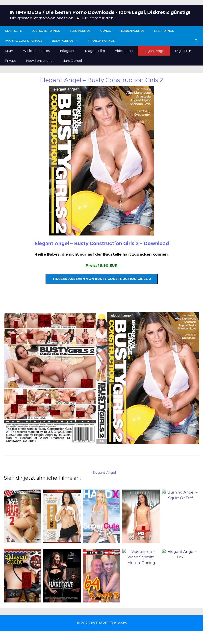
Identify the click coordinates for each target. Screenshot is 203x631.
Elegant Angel (154, 51)
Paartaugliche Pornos (23, 40)
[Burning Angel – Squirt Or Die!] (180, 498)
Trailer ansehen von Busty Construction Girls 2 (101, 279)
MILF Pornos (164, 31)
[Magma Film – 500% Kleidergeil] (62, 540)
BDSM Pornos (62, 40)
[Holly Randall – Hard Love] (62, 599)
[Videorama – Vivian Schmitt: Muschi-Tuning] (141, 562)
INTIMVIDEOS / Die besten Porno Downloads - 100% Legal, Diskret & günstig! (100, 12)
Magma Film (95, 51)
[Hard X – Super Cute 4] (101, 540)
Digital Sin (183, 51)
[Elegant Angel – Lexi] (180, 557)
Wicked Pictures (36, 51)
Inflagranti (67, 51)
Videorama (124, 51)
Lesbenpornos (132, 31)
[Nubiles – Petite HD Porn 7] (141, 540)
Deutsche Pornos (46, 31)
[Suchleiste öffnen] (196, 41)
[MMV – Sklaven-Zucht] (22, 599)
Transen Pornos (101, 40)
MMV (9, 51)
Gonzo (105, 31)
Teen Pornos (80, 31)
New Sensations (39, 61)
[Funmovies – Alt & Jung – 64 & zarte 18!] (101, 599)
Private (10, 61)
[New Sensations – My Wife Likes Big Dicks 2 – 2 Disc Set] (22, 540)
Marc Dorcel (72, 61)
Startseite (13, 31)
